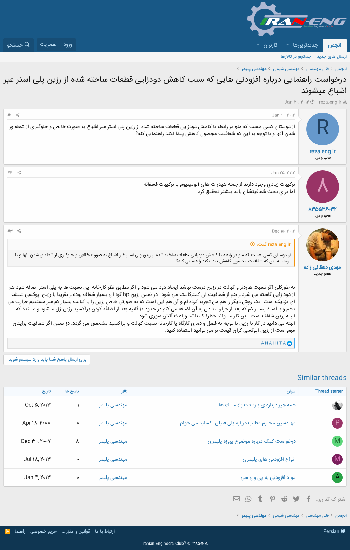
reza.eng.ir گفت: (274, 244)
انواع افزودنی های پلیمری (269, 459)
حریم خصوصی (43, 531)
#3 (10, 231)
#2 (9, 173)
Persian (332, 531)
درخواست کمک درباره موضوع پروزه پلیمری (252, 441)
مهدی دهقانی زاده (322, 267)
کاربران (271, 45)
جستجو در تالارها (296, 57)
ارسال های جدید (332, 57)
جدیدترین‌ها (305, 45)
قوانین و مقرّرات (76, 531)
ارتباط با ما (105, 531)
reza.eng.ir (330, 102)
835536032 (322, 209)
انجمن (334, 45)
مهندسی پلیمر (113, 405)
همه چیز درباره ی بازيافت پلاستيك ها (257, 405)
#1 (9, 115)
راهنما (20, 531)
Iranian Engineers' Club (175, 544)
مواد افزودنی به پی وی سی (268, 477)
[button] (287, 45)
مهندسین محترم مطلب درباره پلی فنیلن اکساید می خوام (238, 423)
